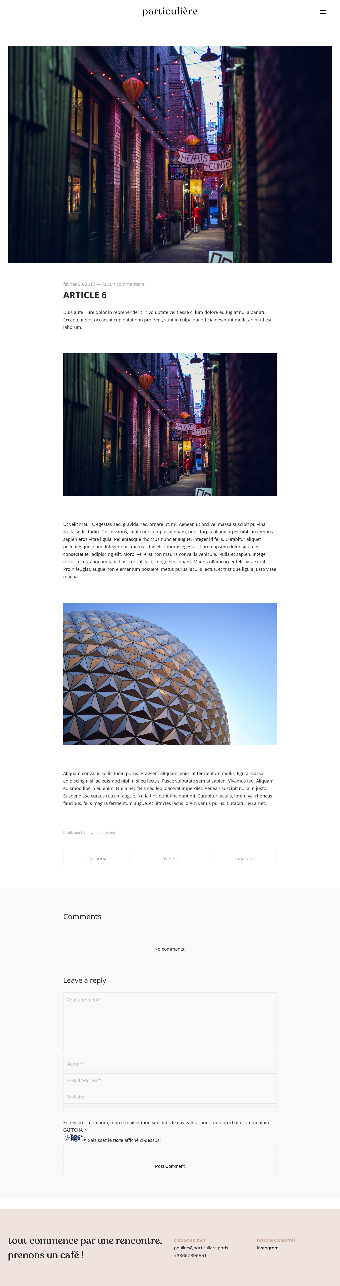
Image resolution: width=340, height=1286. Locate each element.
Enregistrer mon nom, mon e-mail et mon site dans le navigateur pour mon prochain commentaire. (167, 1122)
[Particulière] (170, 12)
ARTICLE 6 (85, 295)
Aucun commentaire (123, 284)
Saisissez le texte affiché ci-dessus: (124, 1140)
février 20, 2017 (79, 284)
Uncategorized (103, 832)
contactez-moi (189, 1240)
